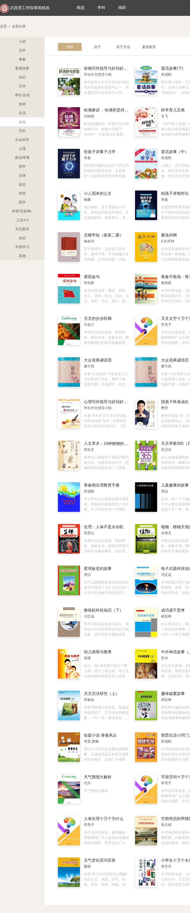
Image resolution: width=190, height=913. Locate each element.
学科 (101, 7)
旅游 (22, 104)
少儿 (22, 122)
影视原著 (22, 68)
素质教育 (149, 47)
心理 (22, 149)
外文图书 (22, 229)
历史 (22, 131)
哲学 (22, 166)
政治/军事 (22, 158)
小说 (22, 41)
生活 (22, 113)
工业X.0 (22, 220)
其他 (22, 256)
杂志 (22, 238)
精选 (81, 7)
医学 (22, 202)
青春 (22, 59)
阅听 (122, 7)
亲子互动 (123, 47)
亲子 (97, 47)
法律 (22, 175)
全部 (69, 47)
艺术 (22, 86)
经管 (22, 193)
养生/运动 (22, 95)
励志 (22, 184)
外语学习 (22, 247)
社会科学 (22, 140)
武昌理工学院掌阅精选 (29, 8)
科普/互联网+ (22, 211)
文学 (22, 50)
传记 (22, 77)
